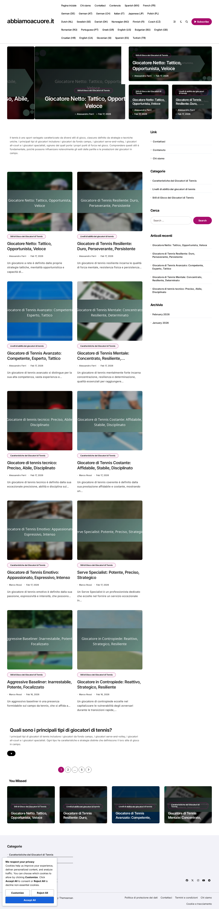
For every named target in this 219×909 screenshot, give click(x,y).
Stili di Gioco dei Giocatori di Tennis (66, 90)
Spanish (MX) (132, 5)
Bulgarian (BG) (142, 29)
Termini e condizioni (186, 897)
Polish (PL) (153, 13)
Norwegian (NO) (120, 21)
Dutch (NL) (67, 21)
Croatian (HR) (68, 37)
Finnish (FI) (139, 21)
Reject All (42, 892)
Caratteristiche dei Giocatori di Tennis (97, 346)
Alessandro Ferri (58, 114)
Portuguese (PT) (89, 29)
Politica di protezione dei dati (141, 897)
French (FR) (149, 5)
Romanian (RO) (69, 29)
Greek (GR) (108, 29)
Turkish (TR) (139, 37)
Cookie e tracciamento (199, 903)
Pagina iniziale (68, 5)
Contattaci (100, 5)
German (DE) (68, 13)
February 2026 (161, 314)
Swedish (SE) (84, 21)
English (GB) (161, 29)
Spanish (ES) (122, 37)
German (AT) (85, 13)
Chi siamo (85, 5)
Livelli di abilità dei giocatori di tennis (191, 92)
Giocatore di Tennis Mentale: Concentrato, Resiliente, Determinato (103, 358)
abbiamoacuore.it (30, 21)
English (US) (124, 29)
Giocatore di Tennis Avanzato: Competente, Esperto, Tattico (178, 267)
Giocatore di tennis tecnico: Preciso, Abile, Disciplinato (177, 290)
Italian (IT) (119, 13)
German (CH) (103, 13)
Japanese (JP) (136, 13)
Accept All (30, 900)
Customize (17, 892)
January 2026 (160, 322)
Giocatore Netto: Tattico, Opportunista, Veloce (179, 245)
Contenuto (115, 5)
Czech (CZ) (154, 21)
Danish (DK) (101, 21)
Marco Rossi (85, 475)
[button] (120, 83)
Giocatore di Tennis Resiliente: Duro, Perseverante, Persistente (173, 255)
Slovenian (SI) (104, 37)
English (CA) (86, 37)
